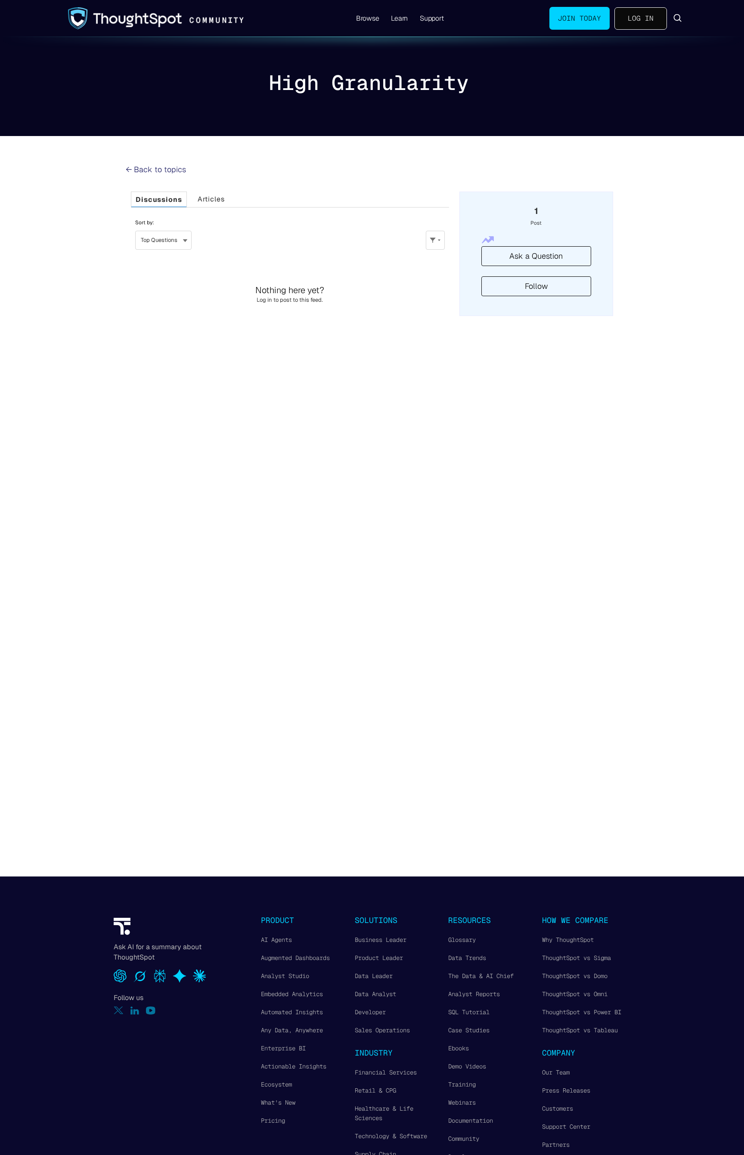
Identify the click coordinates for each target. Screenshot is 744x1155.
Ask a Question (536, 256)
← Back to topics (156, 169)
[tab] (158, 199)
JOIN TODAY (579, 18)
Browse (367, 18)
